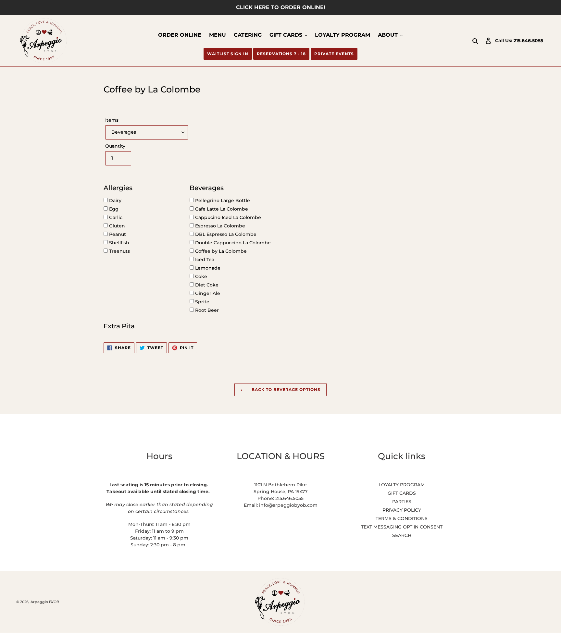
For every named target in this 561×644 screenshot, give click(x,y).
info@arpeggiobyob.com (288, 505)
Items (111, 120)
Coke (200, 276)
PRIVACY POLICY (401, 510)
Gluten (116, 226)
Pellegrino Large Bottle (222, 200)
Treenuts (119, 251)
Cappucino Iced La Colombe (227, 217)
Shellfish (118, 243)
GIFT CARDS (402, 493)
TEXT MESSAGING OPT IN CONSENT (402, 527)
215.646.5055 (528, 40)
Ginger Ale (207, 293)
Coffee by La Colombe (220, 251)
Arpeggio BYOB (45, 602)
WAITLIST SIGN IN (227, 53)
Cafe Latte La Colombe (221, 209)
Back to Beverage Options (285, 389)
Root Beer (206, 310)
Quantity (115, 146)
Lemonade (207, 268)
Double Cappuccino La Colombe (232, 243)
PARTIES (401, 501)
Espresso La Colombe (219, 226)
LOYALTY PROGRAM (402, 485)
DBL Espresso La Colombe (225, 234)
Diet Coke (206, 285)
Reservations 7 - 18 (281, 53)
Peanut (117, 234)
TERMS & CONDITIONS (402, 518)
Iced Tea (204, 259)
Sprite (201, 302)
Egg (113, 209)
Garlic (115, 217)
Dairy (114, 200)
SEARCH (401, 535)
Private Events (334, 53)
